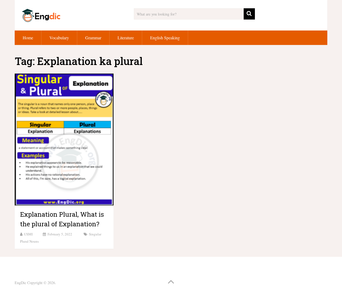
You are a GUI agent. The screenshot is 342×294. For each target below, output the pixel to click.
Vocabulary (59, 37)
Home (28, 37)
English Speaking (165, 37)
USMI (28, 234)
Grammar (93, 37)
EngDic (20, 282)
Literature (126, 37)
